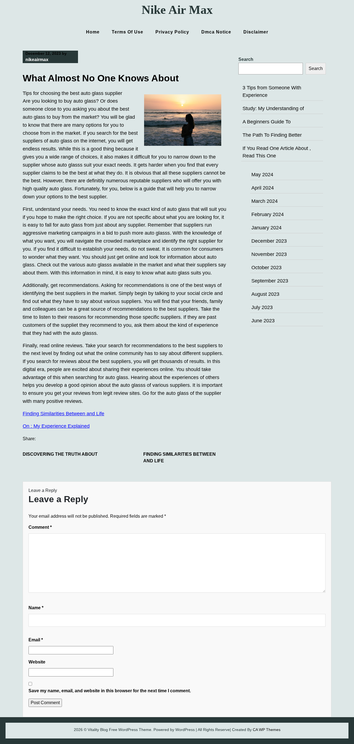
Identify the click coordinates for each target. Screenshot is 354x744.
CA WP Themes (266, 729)
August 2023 (265, 294)
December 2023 (269, 241)
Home (93, 32)
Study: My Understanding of (273, 108)
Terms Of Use (127, 32)
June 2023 (263, 320)
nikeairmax (36, 59)
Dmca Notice (216, 32)
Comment (40, 527)
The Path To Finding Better (272, 135)
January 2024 (266, 227)
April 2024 (262, 188)
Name (35, 607)
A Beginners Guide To (267, 122)
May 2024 (262, 174)
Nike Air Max (177, 10)
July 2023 (262, 307)
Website (36, 662)
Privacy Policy (172, 32)
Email (35, 639)
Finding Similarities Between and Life (63, 413)
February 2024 (267, 214)
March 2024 (264, 201)
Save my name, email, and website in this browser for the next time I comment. (109, 690)
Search (245, 59)
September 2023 (269, 281)
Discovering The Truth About (60, 454)
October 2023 (266, 267)
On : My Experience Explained (56, 426)
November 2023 (269, 254)
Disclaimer (255, 32)
